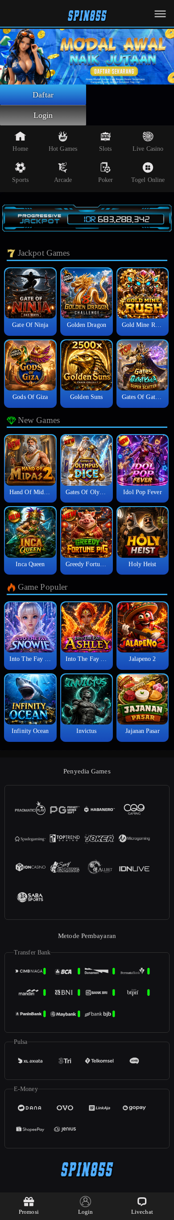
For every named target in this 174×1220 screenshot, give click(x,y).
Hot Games (63, 148)
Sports (20, 180)
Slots (105, 148)
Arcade (63, 180)
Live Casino (148, 148)
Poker (105, 180)
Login (43, 115)
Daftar (43, 94)
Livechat (142, 1211)
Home (20, 148)
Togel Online (148, 180)
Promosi (29, 1211)
